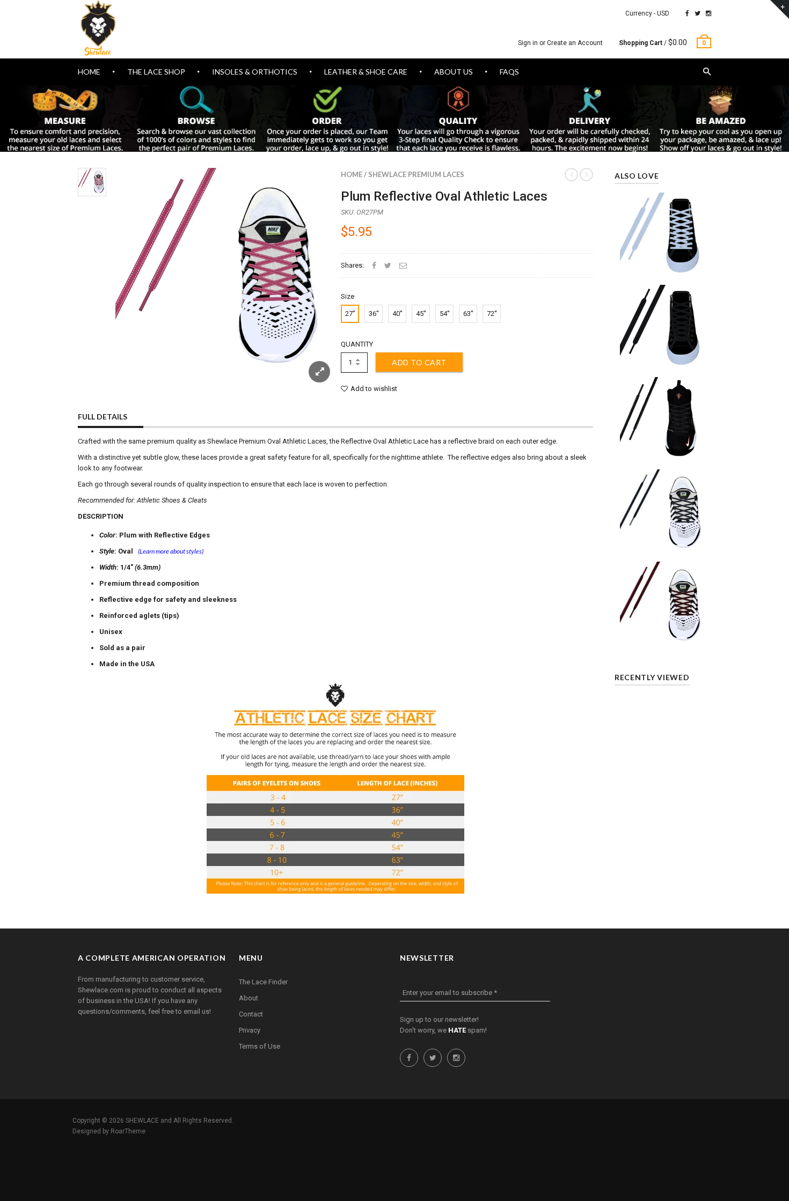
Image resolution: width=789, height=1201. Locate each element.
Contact (251, 1014)
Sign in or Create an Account (560, 43)
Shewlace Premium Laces (416, 174)
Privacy (249, 1030)
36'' (374, 314)
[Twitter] (697, 13)
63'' (468, 314)
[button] (707, 71)
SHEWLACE (142, 1120)
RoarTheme (128, 1131)
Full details (102, 416)
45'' (421, 314)
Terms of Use (259, 1046)
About (248, 998)
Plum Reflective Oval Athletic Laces (444, 196)
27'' (350, 314)
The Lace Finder (263, 982)
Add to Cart (419, 362)
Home (351, 174)
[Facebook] (687, 13)
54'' (445, 314)
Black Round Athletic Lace (663, 416)
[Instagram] (708, 13)
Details (665, 267)
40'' (397, 314)
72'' (492, 314)
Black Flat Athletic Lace (663, 324)
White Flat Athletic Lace (663, 231)
